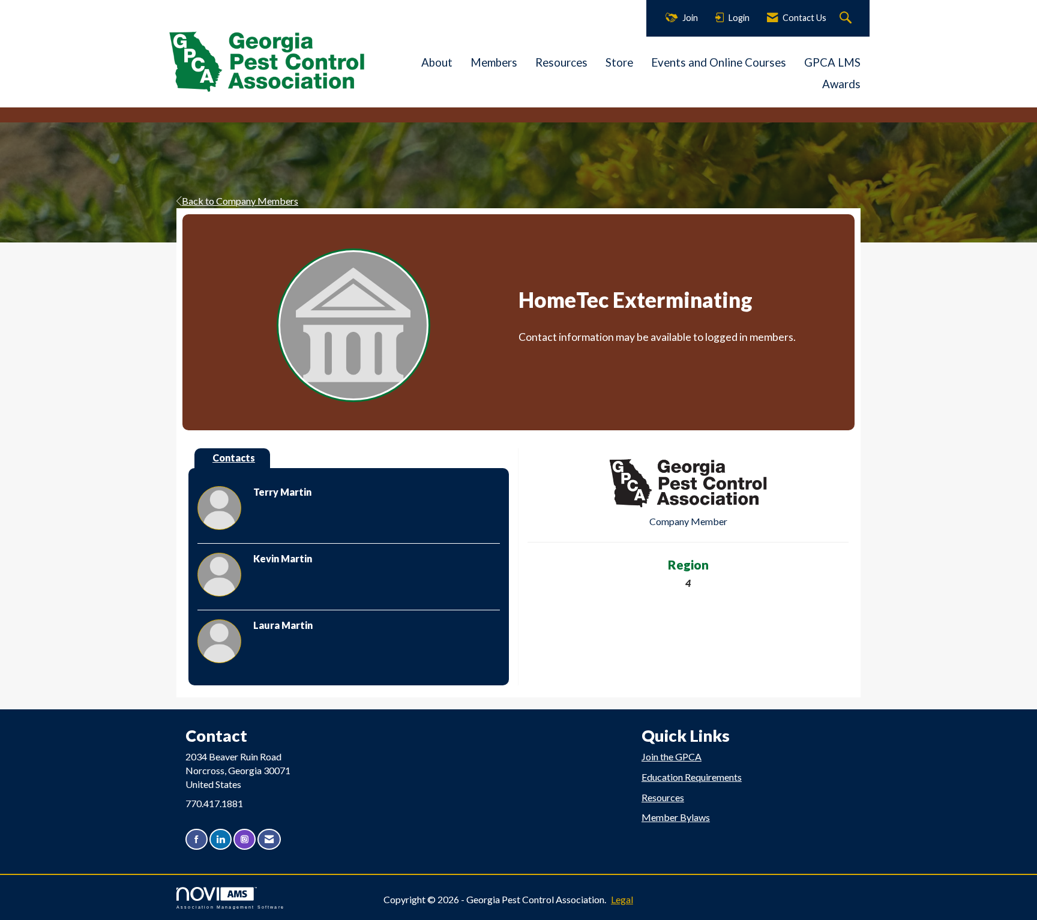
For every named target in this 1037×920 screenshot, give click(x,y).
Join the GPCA (672, 756)
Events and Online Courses (718, 62)
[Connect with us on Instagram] (244, 839)
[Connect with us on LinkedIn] (220, 839)
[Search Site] (847, 18)
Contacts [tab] (233, 457)
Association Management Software (230, 906)
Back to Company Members (240, 200)
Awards (841, 84)
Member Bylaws (676, 817)
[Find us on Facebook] (196, 839)
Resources (561, 62)
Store (619, 62)
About (436, 62)
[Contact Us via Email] (269, 839)
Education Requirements (692, 777)
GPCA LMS (832, 62)
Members (493, 62)
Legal (622, 899)
